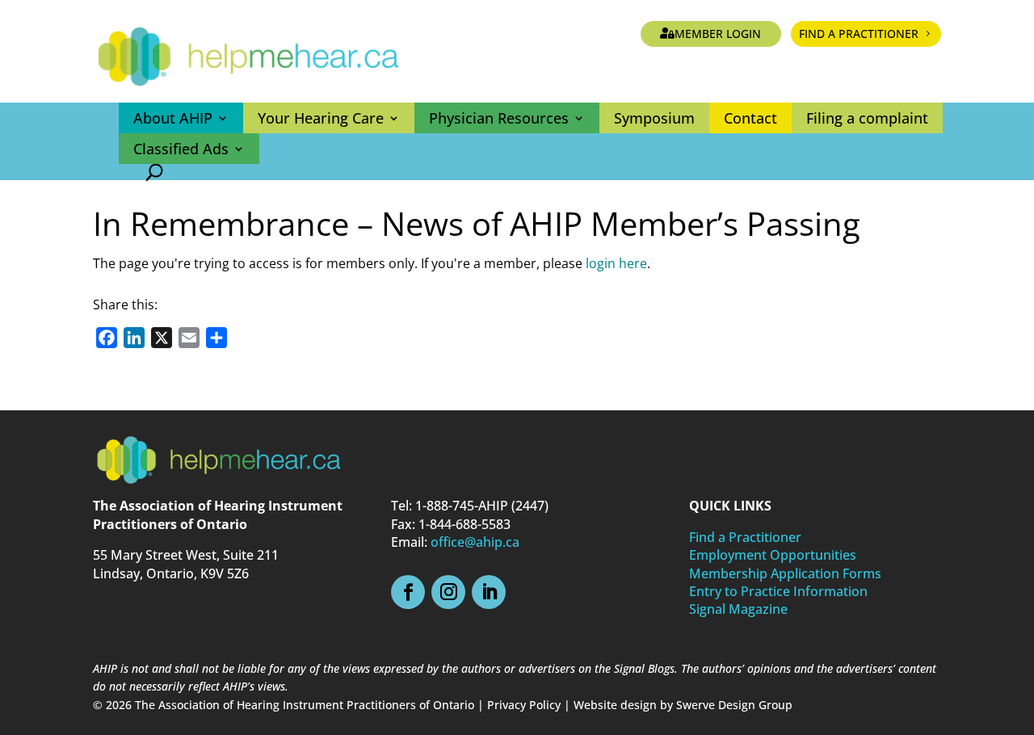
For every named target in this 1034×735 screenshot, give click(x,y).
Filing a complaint (867, 118)
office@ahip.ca (475, 542)
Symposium (654, 118)
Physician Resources (499, 118)
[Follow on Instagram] (448, 592)
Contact (750, 118)
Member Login (718, 33)
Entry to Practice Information (778, 591)
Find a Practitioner (858, 33)
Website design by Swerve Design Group (683, 704)
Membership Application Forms (785, 573)
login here (616, 263)
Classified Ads (181, 148)
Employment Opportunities (772, 555)
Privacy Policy (524, 704)
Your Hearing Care (321, 118)
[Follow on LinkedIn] (489, 592)
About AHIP (172, 118)
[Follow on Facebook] (408, 592)
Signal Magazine (738, 609)
